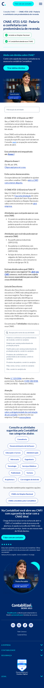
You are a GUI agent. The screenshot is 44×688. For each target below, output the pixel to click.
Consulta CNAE (9, 12)
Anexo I (11, 154)
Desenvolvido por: (22, 673)
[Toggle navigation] (40, 4)
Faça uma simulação (22, 196)
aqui (14, 142)
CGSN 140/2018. (31, 381)
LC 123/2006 (16, 378)
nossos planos (25, 417)
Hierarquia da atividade (15, 110)
